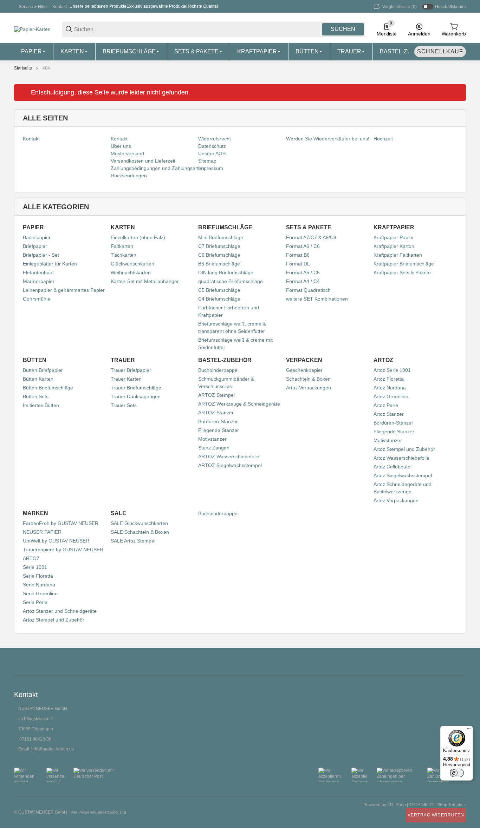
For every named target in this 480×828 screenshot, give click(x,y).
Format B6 (298, 255)
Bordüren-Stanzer (218, 421)
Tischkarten (123, 255)
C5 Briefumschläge (219, 290)
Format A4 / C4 (303, 281)
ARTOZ (31, 558)
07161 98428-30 (35, 739)
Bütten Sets (35, 396)
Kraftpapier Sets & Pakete (402, 272)
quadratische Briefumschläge (230, 281)
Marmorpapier (38, 281)
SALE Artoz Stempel (133, 541)
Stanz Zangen (213, 448)
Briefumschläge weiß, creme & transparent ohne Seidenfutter (232, 327)
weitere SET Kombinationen (317, 299)
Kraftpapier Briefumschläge (404, 264)
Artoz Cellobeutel (392, 466)
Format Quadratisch (308, 290)
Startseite (23, 68)
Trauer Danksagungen (136, 396)
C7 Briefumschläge (219, 246)
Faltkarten (122, 246)
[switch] (457, 773)
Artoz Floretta (389, 379)
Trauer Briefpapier (131, 370)
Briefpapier (35, 246)
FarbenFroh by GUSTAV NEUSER (60, 523)
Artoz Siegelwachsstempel (403, 475)
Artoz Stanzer (389, 414)
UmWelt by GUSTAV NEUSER (56, 541)
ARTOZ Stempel (216, 395)
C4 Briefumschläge (219, 299)
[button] (460, 662)
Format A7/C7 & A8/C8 (311, 237)
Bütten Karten (38, 379)
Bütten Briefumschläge (48, 387)
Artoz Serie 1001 (392, 370)
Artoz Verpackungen (308, 387)
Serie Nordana (39, 584)
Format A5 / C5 (303, 272)
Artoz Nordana (390, 387)
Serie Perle (35, 602)
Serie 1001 (35, 567)
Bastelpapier (37, 237)
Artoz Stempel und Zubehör (404, 449)
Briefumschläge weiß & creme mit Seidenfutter (235, 343)
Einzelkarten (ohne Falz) (138, 237)
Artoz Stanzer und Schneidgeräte (60, 611)
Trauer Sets (124, 405)
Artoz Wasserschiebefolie (401, 458)
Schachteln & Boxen (308, 379)
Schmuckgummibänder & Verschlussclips (226, 382)
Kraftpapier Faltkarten (398, 255)
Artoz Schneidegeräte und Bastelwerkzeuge (403, 487)
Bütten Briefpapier (43, 370)
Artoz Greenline (391, 396)
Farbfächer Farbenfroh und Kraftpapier (228, 311)
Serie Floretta (38, 576)
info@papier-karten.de (52, 749)
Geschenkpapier (304, 370)
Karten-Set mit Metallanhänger (145, 281)
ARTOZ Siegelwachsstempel (230, 465)
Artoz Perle (386, 405)
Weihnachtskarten (131, 272)
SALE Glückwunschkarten (139, 523)
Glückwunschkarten (132, 264)
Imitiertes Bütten (41, 405)
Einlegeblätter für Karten (50, 264)
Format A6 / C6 (303, 246)
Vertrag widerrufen (436, 815)
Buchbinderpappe (218, 370)
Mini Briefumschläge (220, 237)
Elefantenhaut (38, 272)
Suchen (343, 29)
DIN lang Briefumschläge (225, 272)
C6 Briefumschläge (219, 255)
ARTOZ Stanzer (216, 412)
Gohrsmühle (36, 299)
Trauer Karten (126, 379)
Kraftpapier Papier (394, 237)
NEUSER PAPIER (42, 532)
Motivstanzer (212, 439)
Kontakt (59, 6)
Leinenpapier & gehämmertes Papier (64, 290)
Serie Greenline (40, 593)
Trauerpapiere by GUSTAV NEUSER (63, 549)
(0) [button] (399, 6)
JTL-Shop (397, 804)
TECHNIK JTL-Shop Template (437, 804)
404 (46, 68)
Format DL (298, 264)
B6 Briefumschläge (219, 264)
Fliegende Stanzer (218, 430)
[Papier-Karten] (32, 29)
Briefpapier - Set (41, 255)
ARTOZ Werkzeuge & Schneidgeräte (239, 404)
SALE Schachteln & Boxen (140, 532)
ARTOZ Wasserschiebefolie (228, 456)
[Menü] (469, 730)
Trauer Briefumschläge (136, 387)
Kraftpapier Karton (394, 246)
